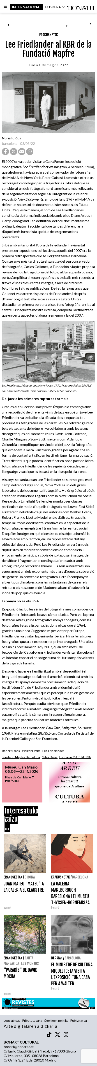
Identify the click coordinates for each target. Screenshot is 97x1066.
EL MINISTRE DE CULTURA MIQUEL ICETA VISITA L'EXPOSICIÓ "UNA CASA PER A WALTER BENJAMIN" (71, 977)
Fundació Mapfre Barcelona (21, 757)
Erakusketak (48, 35)
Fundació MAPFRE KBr (75, 757)
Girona (30, 877)
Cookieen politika (56, 1020)
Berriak (56, 958)
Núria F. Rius (11, 138)
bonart (55, 988)
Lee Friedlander (53, 751)
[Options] (5, 7)
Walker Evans (31, 751)
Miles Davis (50, 757)
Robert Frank (11, 751)
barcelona (9, 143)
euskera (53, 7)
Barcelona (80, 877)
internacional (27, 7)
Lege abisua (12, 1020)
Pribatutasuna (32, 1020)
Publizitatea (78, 1020)
